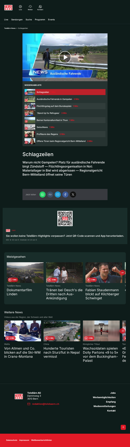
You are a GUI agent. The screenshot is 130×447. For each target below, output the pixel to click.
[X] (73, 194)
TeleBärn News (10, 28)
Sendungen (17, 19)
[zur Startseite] (8, 8)
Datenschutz (11, 440)
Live (6, 19)
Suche (29, 19)
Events (51, 19)
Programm (40, 19)
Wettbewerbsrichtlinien (41, 440)
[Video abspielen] (65, 57)
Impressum (24, 440)
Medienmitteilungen (105, 406)
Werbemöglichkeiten (104, 397)
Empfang (111, 401)
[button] (50, 194)
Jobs (113, 393)
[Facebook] (65, 194)
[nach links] (7, 272)
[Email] (58, 194)
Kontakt (111, 410)
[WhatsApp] (42, 194)
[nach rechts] (122, 272)
